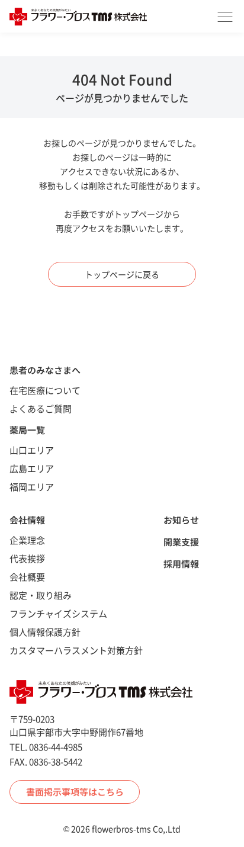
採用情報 (181, 563)
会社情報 (27, 520)
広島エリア (31, 468)
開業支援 (181, 541)
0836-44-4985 (55, 746)
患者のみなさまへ (45, 370)
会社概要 (27, 576)
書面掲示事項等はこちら (75, 791)
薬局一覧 (27, 430)
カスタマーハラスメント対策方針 (76, 650)
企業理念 (27, 540)
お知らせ (181, 520)
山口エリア (31, 450)
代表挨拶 (27, 558)
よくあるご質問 (40, 408)
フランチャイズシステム (58, 613)
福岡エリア (31, 486)
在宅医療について (45, 390)
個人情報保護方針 (45, 631)
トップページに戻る (122, 274)
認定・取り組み (40, 595)
